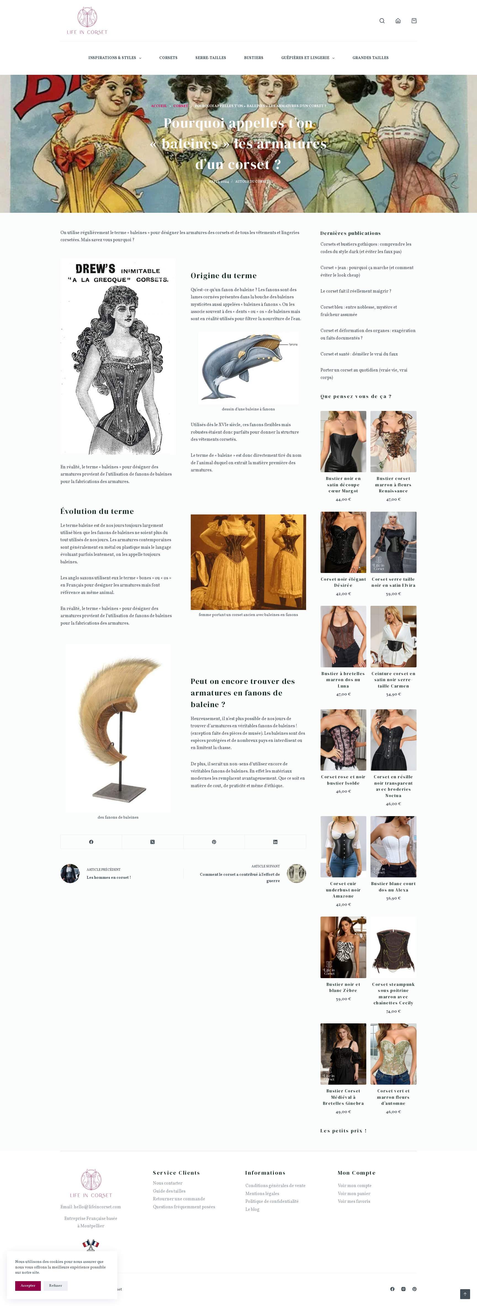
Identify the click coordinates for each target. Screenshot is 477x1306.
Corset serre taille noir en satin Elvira (393, 582)
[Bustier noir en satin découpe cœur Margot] (343, 441)
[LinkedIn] (275, 842)
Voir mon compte (355, 1186)
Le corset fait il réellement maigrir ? (355, 291)
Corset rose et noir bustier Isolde (343, 780)
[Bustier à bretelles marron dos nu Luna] (343, 636)
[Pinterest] (214, 842)
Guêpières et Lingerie (305, 58)
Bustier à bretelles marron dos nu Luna (343, 680)
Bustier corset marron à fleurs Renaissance (393, 485)
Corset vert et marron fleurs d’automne (393, 1097)
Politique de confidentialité (272, 1202)
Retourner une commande (179, 1199)
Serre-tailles (210, 58)
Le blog (252, 1210)
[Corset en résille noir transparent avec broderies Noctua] (393, 740)
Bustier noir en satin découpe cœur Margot (343, 485)
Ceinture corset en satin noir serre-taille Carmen (393, 680)
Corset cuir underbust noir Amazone (343, 890)
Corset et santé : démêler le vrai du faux (359, 354)
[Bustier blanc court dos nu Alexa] (393, 846)
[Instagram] (403, 1289)
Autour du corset (252, 182)
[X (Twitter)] (152, 842)
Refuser (55, 1285)
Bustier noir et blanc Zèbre (344, 987)
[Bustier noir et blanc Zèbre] (343, 947)
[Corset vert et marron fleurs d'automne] (393, 1054)
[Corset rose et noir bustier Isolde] (343, 740)
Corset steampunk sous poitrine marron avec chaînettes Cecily (393, 993)
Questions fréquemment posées (184, 1207)
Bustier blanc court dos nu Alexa (393, 887)
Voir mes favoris (354, 1202)
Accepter (28, 1285)
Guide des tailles (169, 1191)
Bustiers (253, 58)
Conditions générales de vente (275, 1186)
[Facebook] (91, 842)
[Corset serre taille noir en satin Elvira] (393, 542)
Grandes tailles (371, 58)
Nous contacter (167, 1183)
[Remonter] (465, 1294)
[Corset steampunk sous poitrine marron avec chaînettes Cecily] (393, 947)
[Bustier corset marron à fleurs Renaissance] (393, 441)
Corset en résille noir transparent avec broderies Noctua (393, 786)
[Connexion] (398, 20)
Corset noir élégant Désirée (343, 582)
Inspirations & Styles (112, 58)
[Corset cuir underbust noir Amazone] (343, 846)
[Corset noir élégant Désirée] (343, 542)
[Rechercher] (382, 20)
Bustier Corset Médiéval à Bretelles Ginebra (343, 1097)
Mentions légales (262, 1194)
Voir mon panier (354, 1194)
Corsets (168, 58)
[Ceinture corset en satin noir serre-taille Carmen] (393, 636)
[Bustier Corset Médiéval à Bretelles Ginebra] (343, 1054)
